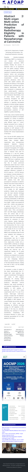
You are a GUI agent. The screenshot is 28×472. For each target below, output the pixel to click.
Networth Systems (17, 467)
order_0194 (7, 324)
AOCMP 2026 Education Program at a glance (12, 349)
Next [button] (24, 448)
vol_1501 (13, 324)
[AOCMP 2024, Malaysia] (14, 448)
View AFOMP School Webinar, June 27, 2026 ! (13, 439)
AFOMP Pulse (8, 12)
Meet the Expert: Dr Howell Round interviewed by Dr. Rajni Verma (14, 428)
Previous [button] (3, 448)
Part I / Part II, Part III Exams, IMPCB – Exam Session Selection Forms (12, 434)
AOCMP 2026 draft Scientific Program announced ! (14, 352)
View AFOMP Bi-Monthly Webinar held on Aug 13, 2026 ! (14, 431)
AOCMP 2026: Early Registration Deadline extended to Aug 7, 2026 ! (12, 437)
